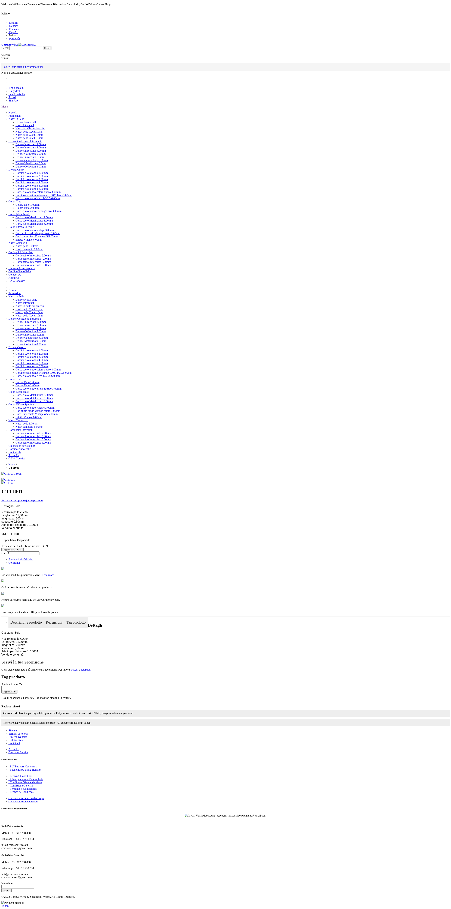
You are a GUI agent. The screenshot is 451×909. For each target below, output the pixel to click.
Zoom (19, 473)
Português (14, 38)
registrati (86, 669)
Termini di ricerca (18, 733)
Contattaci (14, 743)
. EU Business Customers (22, 766)
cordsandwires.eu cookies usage (26, 798)
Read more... (49, 574)
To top (5, 905)
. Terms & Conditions (20, 776)
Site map (13, 730)
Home (11, 464)
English (13, 22)
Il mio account (16, 87)
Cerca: (5, 47)
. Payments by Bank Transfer (24, 769)
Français (13, 29)
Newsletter (7, 883)
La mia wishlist (16, 94)
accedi (74, 669)
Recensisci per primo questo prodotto (22, 500)
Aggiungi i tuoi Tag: (12, 684)
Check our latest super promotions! (23, 66)
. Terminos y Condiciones (22, 788)
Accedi (12, 97)
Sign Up (13, 100)
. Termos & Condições (20, 791)
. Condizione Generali (20, 785)
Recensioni (54, 622)
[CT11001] (8, 479)
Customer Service (18, 752)
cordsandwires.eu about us (23, 801)
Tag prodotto (76, 622)
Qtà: (3, 553)
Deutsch (13, 25)
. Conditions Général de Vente (25, 782)
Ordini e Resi (15, 739)
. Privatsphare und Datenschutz (25, 779)
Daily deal (14, 90)
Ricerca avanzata (17, 736)
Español (13, 32)
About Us (13, 749)
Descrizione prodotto (26, 622)
